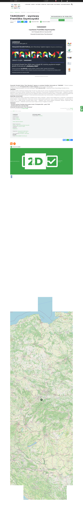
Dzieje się (43, 4)
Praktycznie (50, 4)
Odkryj (33, 4)
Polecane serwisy (65, 4)
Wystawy (40, 115)
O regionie (27, 4)
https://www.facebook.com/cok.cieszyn (42, 76)
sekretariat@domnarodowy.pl (21, 135)
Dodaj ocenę (25, 108)
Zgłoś (71, 108)
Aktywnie (38, 4)
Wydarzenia (15, 128)
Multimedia (57, 4)
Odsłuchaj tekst (35, 21)
